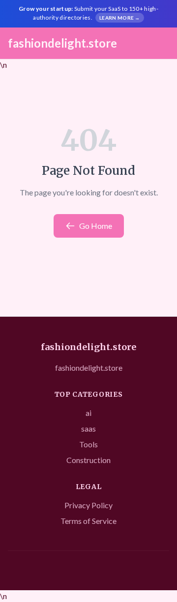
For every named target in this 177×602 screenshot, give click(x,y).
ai (88, 412)
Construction (88, 460)
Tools (88, 444)
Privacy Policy (88, 505)
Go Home (95, 225)
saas (88, 428)
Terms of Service (88, 520)
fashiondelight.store (62, 43)
